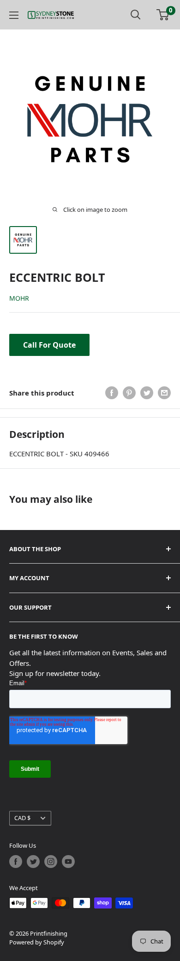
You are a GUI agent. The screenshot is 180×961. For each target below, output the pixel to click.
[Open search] (136, 15)
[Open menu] (13, 15)
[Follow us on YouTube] (68, 861)
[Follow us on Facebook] (15, 861)
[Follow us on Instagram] (50, 861)
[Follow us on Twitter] (33, 861)
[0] (163, 14)
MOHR (19, 298)
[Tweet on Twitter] (146, 392)
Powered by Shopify (36, 942)
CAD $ (22, 818)
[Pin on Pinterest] (129, 392)
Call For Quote (49, 345)
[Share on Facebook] (111, 392)
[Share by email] (164, 392)
